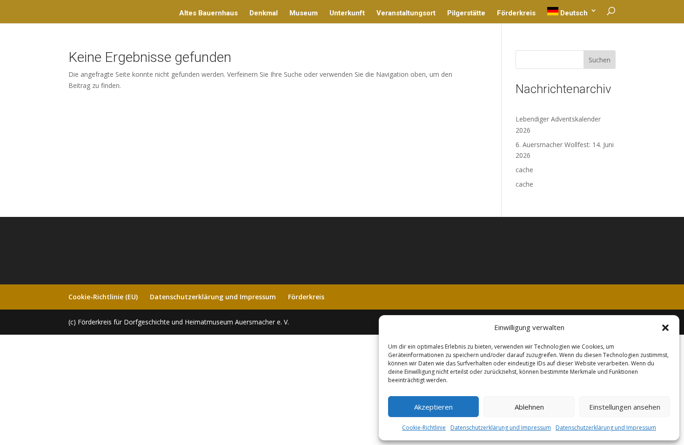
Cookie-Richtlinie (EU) (103, 296)
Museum (303, 13)
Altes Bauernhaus (208, 13)
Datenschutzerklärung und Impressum (500, 428)
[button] (665, 327)
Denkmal (263, 13)
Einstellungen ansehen (624, 406)
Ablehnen (529, 406)
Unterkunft (347, 13)
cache (524, 169)
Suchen (599, 59)
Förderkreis (516, 13)
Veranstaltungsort (406, 13)
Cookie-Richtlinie (424, 428)
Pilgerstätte (466, 13)
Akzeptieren (433, 406)
